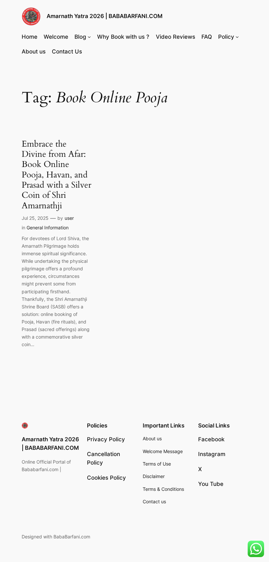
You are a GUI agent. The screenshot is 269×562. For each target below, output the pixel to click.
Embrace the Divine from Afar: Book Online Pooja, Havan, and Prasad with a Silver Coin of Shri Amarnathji (56, 175)
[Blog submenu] (89, 36)
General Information (48, 227)
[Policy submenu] (237, 36)
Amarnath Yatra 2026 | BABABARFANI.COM (104, 16)
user (69, 218)
